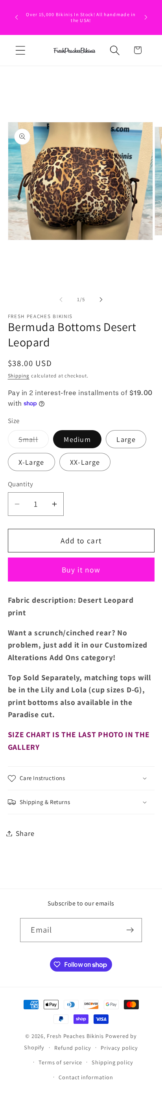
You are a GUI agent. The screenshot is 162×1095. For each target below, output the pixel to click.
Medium (77, 439)
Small (33, 441)
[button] (20, 50)
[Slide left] (61, 299)
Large (126, 439)
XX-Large (85, 462)
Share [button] (25, 833)
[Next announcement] (146, 17)
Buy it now (81, 570)
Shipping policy (112, 1062)
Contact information (86, 1077)
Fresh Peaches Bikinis (75, 1036)
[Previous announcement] (16, 17)
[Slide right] (101, 299)
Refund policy (72, 1047)
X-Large (31, 462)
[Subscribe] (130, 930)
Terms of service (60, 1062)
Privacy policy (119, 1047)
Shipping (18, 375)
